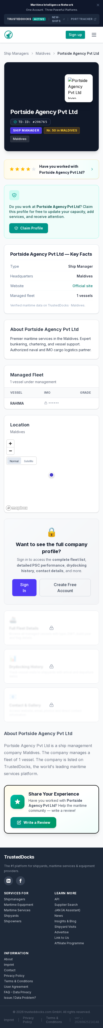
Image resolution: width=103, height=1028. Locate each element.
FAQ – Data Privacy (17, 992)
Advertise (61, 932)
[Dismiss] (98, 5)
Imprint (9, 965)
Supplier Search (66, 905)
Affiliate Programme (69, 943)
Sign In (24, 587)
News (58, 916)
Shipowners (13, 921)
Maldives (43, 53)
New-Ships (56, 19)
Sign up (75, 34)
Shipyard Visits (65, 927)
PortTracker (82, 18)
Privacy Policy (14, 976)
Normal (14, 461)
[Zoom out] (10, 450)
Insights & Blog (65, 921)
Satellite (28, 461)
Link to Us (61, 938)
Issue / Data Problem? (20, 998)
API (56, 899)
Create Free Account (65, 587)
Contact (10, 970)
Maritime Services (17, 910)
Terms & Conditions (18, 981)
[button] (51, 474)
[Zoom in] (10, 443)
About (8, 959)
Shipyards (11, 916)
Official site (82, 286)
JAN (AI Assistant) (67, 910)
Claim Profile (31, 228)
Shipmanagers (14, 899)
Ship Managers (16, 53)
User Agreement (16, 987)
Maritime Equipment (18, 905)
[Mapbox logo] (17, 508)
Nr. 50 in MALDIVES (61, 130)
